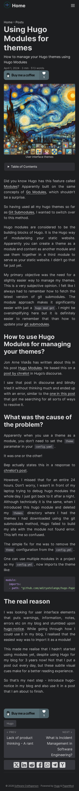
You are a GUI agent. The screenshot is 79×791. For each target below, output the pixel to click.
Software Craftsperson (26, 785)
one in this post (62, 394)
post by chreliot (16, 373)
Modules (10, 186)
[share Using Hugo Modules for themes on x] (16, 765)
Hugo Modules (30, 368)
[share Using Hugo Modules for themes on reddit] (32, 765)
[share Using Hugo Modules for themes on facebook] (39, 765)
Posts (20, 22)
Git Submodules (21, 212)
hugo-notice (14, 629)
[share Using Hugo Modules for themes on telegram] (55, 765)
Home (18, 5)
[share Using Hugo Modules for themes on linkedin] (24, 765)
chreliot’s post (15, 470)
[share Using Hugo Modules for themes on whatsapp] (47, 765)
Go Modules (36, 192)
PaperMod (68, 785)
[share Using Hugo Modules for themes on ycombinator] (62, 765)
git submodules (36, 324)
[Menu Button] (73, 5)
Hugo (10, 723)
